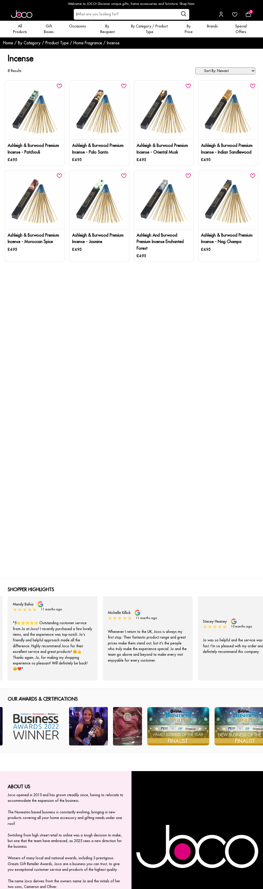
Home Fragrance (87, 43)
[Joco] (21, 14)
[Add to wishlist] (59, 86)
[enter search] (183, 14)
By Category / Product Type (43, 43)
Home (8, 43)
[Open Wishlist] (235, 14)
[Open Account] (221, 14)
